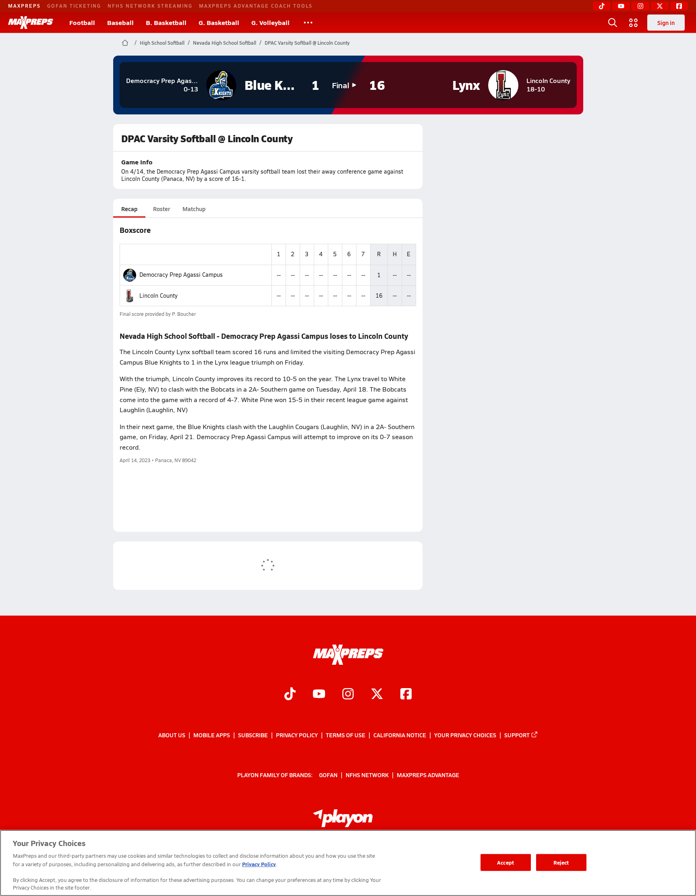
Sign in (666, 23)
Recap (129, 209)
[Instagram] (640, 6)
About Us (171, 735)
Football (82, 22)
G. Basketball (219, 22)
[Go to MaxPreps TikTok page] (290, 695)
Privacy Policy (297, 735)
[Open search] (612, 22)
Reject (561, 862)
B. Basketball (166, 22)
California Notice (399, 735)
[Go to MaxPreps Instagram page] (348, 695)
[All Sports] (308, 22)
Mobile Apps (211, 735)
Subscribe (253, 735)
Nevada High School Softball (224, 42)
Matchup (193, 209)
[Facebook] (679, 6)
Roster (161, 209)
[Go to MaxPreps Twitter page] (377, 695)
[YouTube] (621, 6)
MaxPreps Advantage (428, 775)
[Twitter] (660, 6)
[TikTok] (602, 6)
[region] (348, 863)
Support (517, 735)
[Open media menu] (633, 22)
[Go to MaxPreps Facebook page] (406, 695)
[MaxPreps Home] (30, 22)
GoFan (328, 775)
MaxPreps (24, 5)
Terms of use (345, 735)
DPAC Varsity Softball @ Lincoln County (307, 42)
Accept (505, 862)
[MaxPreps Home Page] (125, 42)
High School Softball (162, 42)
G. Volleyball (270, 22)
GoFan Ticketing (74, 5)
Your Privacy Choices (465, 734)
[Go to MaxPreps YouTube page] (319, 695)
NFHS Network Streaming (150, 5)
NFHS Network (367, 775)
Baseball (120, 22)
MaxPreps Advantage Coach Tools (256, 5)
